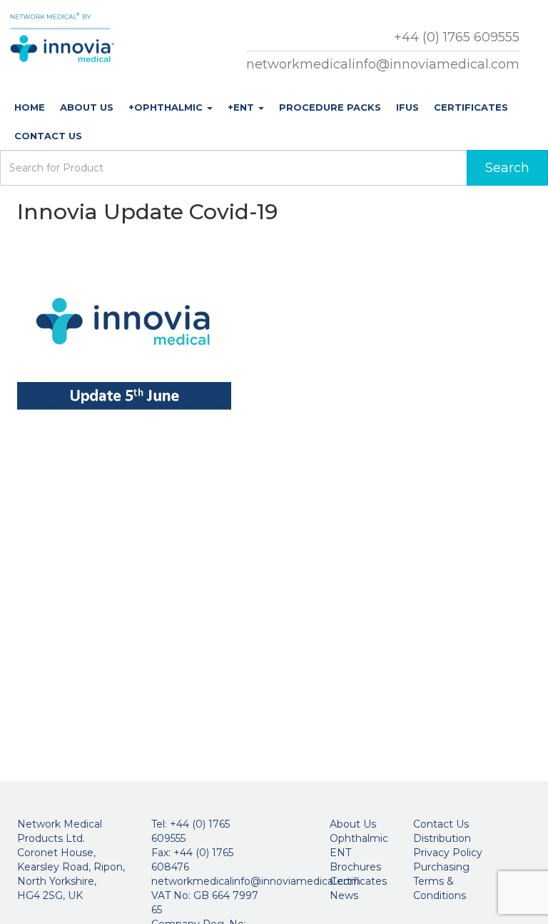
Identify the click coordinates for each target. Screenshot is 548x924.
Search (507, 168)
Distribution (442, 838)
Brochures (355, 866)
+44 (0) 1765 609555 (456, 37)
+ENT (242, 107)
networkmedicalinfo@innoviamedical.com (382, 64)
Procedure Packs (330, 107)
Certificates (471, 107)
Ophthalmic (359, 838)
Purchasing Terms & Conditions (441, 881)
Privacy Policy (447, 852)
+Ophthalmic (167, 107)
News (344, 895)
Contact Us (48, 135)
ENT (340, 852)
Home (29, 107)
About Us (86, 107)
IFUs (407, 107)
